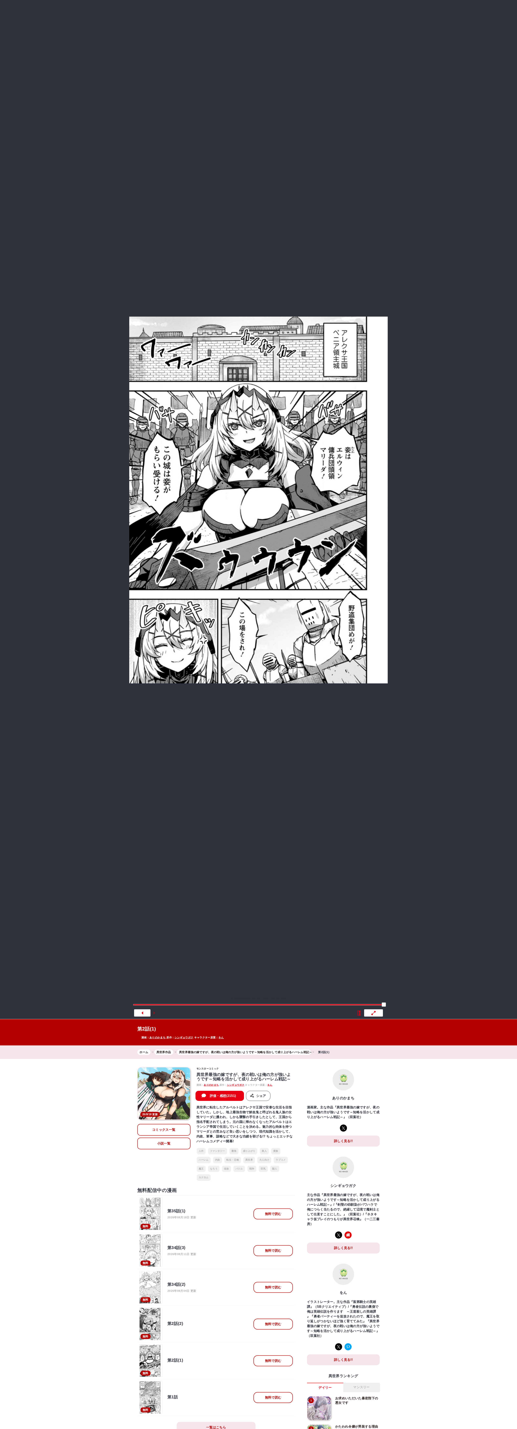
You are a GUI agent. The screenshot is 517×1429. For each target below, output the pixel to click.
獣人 (274, 1168)
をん (221, 1037)
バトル (239, 1168)
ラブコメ (281, 1159)
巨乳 (263, 1168)
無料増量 (255, 8)
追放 (226, 1168)
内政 (217, 1159)
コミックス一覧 (163, 1129)
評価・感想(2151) (223, 1095)
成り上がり (249, 1151)
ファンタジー (217, 1151)
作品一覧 (334, 8)
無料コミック (229, 8)
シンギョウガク (183, 1037)
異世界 (277, 8)
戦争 (251, 1168)
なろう (214, 1168)
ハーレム (204, 1159)
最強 (233, 1151)
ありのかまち (157, 1037)
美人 (264, 1151)
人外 (201, 1151)
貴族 (275, 1151)
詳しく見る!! (343, 1141)
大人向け (264, 1159)
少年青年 (296, 8)
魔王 (201, 1168)
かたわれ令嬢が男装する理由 (356, 1426)
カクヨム (204, 1177)
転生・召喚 (232, 1159)
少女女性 (313, 8)
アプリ (355, 8)
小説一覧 (163, 1143)
